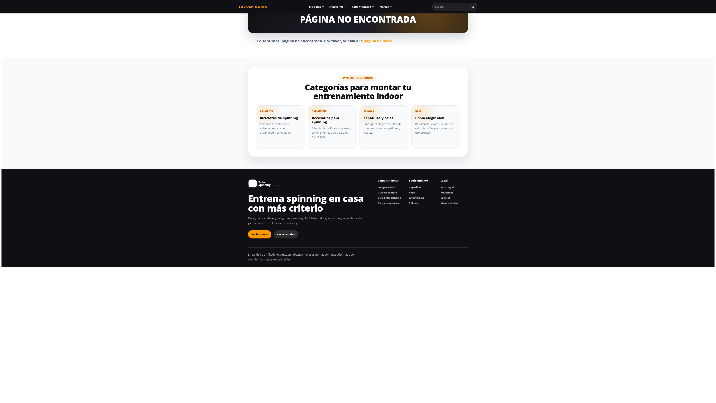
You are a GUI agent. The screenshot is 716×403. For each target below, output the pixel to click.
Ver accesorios (286, 234)
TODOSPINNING (253, 7)
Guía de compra (387, 192)
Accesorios (336, 6)
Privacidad (446, 192)
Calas (412, 192)
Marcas (384, 6)
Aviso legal (447, 187)
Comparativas (386, 187)
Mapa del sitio (449, 203)
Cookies (445, 197)
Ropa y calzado (361, 6)
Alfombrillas (416, 197)
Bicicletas (315, 6)
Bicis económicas (388, 203)
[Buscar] (472, 6)
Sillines (413, 203)
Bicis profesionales (389, 197)
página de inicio (378, 40)
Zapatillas (415, 187)
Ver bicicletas (259, 234)
